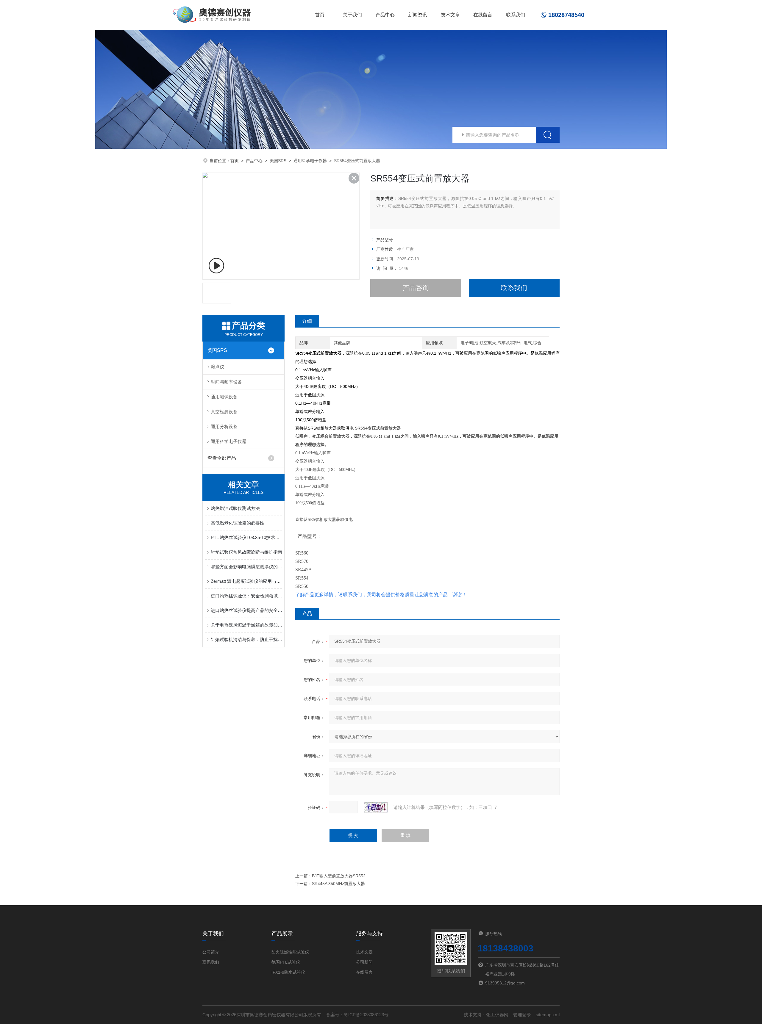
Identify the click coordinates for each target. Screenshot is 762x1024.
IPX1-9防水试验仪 (288, 972)
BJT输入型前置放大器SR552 (339, 875)
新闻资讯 (417, 14)
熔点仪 (217, 366)
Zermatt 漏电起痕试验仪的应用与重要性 (246, 581)
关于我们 (352, 14)
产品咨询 (416, 288)
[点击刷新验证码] (376, 807)
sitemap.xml (548, 1014)
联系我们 (515, 14)
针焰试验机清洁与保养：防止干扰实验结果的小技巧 (246, 639)
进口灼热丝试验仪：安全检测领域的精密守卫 (246, 595)
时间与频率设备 (226, 381)
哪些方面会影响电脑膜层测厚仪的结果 (246, 566)
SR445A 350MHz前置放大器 (338, 883)
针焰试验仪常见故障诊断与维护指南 (246, 552)
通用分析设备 (224, 426)
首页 (319, 14)
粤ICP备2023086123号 (366, 1014)
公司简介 (210, 952)
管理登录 (522, 1014)
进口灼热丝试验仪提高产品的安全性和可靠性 (246, 610)
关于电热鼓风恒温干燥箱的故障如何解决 (246, 624)
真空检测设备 (224, 411)
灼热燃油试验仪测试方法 (235, 508)
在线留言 (482, 14)
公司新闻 (364, 962)
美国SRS (278, 160)
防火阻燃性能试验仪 (290, 952)
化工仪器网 (497, 1014)
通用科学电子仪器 (310, 160)
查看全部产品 (221, 458)
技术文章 (450, 14)
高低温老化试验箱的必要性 (237, 522)
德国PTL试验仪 (285, 962)
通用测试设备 (224, 396)
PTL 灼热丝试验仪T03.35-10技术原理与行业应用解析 (246, 537)
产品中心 (385, 14)
